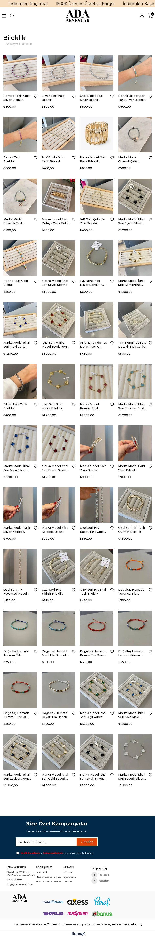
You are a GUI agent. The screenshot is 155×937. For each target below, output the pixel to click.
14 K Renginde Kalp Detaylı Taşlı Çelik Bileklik (132, 345)
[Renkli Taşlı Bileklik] (20, 134)
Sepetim (68, 881)
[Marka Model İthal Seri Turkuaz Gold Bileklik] (135, 380)
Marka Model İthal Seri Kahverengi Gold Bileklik (131, 283)
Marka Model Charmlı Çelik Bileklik (128, 159)
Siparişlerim (70, 877)
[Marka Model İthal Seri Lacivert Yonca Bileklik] (20, 751)
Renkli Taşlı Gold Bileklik (15, 283)
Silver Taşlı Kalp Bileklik (53, 98)
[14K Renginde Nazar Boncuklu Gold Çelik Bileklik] (96, 257)
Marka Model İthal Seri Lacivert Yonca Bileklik (17, 777)
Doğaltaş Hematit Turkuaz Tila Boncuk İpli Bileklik (17, 653)
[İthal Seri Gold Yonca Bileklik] (58, 380)
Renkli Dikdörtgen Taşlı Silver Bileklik (132, 98)
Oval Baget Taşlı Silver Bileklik (91, 98)
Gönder (87, 842)
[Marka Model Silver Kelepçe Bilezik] (58, 504)
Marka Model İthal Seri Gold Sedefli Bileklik (55, 777)
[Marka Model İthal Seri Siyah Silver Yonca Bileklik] (135, 195)
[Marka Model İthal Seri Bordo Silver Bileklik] (58, 442)
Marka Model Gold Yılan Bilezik (93, 468)
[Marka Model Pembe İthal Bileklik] (96, 380)
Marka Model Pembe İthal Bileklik (89, 406)
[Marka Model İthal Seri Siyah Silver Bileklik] (96, 751)
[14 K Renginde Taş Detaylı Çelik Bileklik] (96, 319)
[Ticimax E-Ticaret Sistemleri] (77, 934)
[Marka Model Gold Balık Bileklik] (96, 134)
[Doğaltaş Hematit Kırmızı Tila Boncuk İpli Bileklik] (96, 627)
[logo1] (19, 898)
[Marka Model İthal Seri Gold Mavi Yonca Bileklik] (135, 689)
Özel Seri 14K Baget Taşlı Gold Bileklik (92, 530)
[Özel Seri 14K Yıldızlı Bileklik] (58, 565)
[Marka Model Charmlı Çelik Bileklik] (135, 134)
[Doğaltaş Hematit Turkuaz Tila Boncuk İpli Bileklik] (20, 627)
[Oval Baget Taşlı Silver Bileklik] (96, 72)
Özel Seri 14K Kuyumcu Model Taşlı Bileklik (15, 592)
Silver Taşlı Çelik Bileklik (15, 406)
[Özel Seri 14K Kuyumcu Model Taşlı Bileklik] (20, 565)
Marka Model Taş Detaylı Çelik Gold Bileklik (55, 221)
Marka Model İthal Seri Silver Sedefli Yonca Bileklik (55, 283)
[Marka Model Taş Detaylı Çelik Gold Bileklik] (58, 195)
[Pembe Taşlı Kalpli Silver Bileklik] (20, 72)
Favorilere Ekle (35, 96)
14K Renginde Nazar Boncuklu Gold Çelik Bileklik (93, 283)
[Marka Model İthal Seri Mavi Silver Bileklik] (20, 442)
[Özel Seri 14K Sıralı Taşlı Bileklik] (96, 565)
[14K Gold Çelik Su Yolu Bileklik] (96, 195)
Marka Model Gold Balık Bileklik (93, 159)
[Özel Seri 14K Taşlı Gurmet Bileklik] (135, 504)
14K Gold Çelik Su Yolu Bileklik (92, 221)
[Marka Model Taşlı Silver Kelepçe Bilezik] (20, 504)
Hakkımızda (42, 872)
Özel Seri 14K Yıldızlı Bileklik (52, 591)
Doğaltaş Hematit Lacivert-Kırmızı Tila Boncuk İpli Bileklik (131, 653)
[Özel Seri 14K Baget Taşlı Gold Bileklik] (96, 504)
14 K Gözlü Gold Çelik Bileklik (53, 159)
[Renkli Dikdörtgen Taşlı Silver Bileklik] (135, 72)
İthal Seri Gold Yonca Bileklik (52, 406)
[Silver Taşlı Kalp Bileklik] (58, 72)
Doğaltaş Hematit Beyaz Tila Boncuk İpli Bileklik (55, 715)
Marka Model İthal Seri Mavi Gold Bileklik (16, 345)
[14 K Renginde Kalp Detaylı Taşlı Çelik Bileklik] (135, 319)
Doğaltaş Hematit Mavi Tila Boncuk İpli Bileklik (54, 653)
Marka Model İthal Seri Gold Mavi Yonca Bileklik (131, 715)
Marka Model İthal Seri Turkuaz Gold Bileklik (131, 406)
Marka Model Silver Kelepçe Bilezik (56, 530)
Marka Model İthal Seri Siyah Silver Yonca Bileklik (131, 221)
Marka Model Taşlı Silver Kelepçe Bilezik (16, 530)
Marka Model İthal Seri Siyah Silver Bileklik (93, 777)
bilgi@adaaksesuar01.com (21, 884)
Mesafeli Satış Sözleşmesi (48, 877)
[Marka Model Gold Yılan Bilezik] (96, 442)
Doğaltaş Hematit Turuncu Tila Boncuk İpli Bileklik (132, 592)
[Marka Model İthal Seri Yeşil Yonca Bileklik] (96, 689)
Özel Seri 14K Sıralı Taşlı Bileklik (93, 591)
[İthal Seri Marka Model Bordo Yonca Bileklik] (58, 319)
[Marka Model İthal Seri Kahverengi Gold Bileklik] (135, 257)
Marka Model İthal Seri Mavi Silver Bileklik (16, 468)
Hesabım (68, 872)
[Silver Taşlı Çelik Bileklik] (20, 380)
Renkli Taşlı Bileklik (11, 159)
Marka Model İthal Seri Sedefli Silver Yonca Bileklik (131, 777)
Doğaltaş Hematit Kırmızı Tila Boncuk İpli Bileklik (94, 653)
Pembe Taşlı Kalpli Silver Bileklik (16, 98)
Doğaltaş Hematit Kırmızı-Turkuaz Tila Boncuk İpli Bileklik (16, 715)
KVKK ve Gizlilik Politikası (49, 881)
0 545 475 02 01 (15, 879)
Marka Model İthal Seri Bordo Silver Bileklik (55, 468)
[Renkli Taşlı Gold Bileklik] (20, 257)
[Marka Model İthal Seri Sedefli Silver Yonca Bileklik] (135, 751)
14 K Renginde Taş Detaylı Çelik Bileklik (93, 345)
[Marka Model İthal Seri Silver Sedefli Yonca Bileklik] (58, 257)
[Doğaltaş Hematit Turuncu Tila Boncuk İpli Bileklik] (135, 565)
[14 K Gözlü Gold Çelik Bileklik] (58, 134)
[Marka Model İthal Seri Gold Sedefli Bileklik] (58, 751)
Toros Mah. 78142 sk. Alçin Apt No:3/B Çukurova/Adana (22, 873)
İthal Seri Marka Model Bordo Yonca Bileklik (56, 345)
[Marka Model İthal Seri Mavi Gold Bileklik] (20, 319)
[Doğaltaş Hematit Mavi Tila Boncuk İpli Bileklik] (58, 627)
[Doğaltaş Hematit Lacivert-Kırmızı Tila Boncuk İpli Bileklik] (135, 627)
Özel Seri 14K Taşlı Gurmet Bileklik (131, 530)
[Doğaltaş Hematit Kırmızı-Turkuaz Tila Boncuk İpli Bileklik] (20, 689)
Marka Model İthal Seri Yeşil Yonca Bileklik (93, 715)
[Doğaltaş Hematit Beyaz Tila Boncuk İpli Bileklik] (58, 689)
